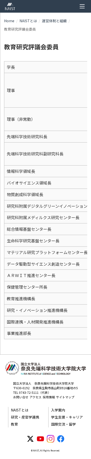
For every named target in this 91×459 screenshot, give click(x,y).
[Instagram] (50, 439)
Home (9, 20)
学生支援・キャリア (67, 417)
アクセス (35, 397)
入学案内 (58, 409)
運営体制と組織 (54, 20)
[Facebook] (60, 439)
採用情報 (49, 397)
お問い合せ (20, 397)
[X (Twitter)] (30, 439)
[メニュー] (82, 6)
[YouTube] (40, 439)
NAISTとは (28, 20)
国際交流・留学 (63, 424)
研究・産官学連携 (25, 417)
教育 (14, 424)
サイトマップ (65, 397)
